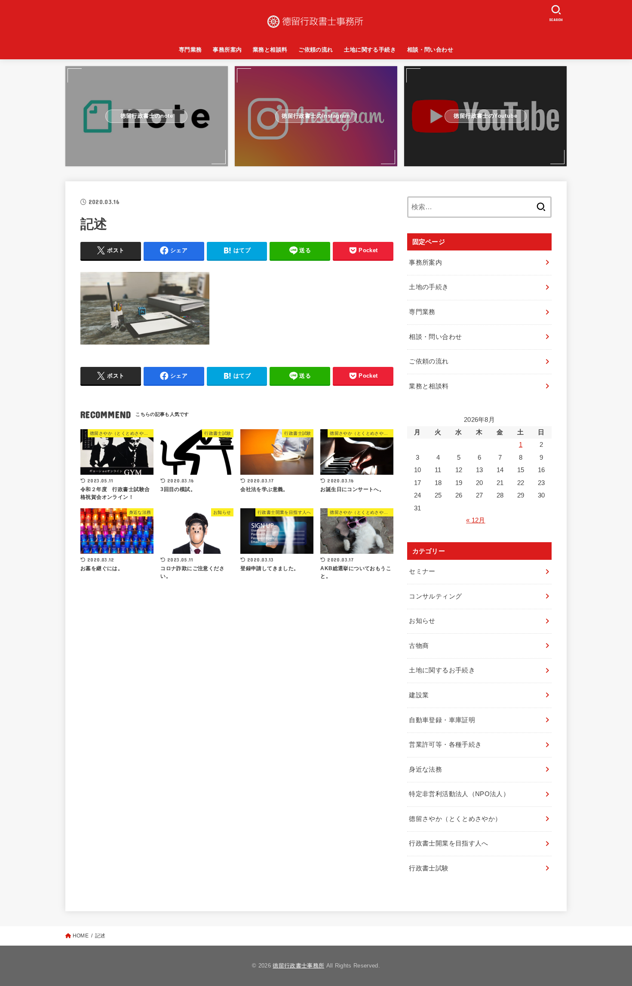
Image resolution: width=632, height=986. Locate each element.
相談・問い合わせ (430, 49)
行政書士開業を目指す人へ (448, 843)
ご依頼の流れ (315, 49)
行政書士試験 (428, 868)
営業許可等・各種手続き (445, 744)
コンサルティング (435, 596)
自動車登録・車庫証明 (442, 720)
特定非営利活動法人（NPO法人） (459, 794)
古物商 (419, 645)
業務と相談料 (270, 49)
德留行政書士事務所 (298, 965)
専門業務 (190, 49)
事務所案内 (227, 49)
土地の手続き (428, 287)
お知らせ (422, 620)
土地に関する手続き (370, 49)
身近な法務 (425, 769)
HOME (81, 935)
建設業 (419, 695)
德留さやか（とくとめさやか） (455, 818)
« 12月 (475, 520)
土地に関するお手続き (442, 670)
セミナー (422, 571)
